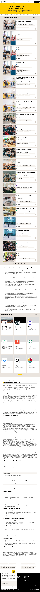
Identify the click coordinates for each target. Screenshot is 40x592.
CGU (7, 589)
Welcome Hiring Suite (17, 576)
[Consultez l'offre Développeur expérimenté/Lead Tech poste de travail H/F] (9, 200)
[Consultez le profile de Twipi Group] (7, 322)
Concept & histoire (26, 576)
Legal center (10, 589)
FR (36, 585)
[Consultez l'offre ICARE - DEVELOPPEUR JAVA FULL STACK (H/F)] (9, 211)
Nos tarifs (15, 578)
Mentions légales (3, 589)
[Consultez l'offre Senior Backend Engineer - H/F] (9, 246)
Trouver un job (11, 1)
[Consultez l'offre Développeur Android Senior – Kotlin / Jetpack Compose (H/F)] (9, 106)
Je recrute (31, 1)
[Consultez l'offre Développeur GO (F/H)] (9, 68)
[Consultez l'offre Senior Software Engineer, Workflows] (9, 153)
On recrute (25, 577)
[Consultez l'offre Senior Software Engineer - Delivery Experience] (9, 176)
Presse (25, 578)
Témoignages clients (17, 579)
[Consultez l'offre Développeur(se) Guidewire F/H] (9, 234)
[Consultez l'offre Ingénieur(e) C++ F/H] (9, 222)
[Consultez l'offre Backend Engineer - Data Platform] (9, 164)
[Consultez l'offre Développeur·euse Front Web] (9, 130)
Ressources (26, 1)
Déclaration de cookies (11, 580)
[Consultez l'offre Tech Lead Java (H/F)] (9, 257)
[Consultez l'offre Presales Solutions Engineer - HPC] (9, 188)
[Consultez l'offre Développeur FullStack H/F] (9, 141)
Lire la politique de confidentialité (5, 580)
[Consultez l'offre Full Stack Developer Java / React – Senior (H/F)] (9, 118)
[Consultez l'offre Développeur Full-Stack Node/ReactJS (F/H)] (9, 38)
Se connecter (37, 1)
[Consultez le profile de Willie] (20, 322)
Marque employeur (16, 577)
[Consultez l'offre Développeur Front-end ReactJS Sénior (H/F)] (9, 94)
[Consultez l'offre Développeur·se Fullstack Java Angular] (9, 25)
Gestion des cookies (16, 589)
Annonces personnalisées (5, 583)
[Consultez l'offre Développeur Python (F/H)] (9, 53)
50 (24, 263)
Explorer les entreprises (18, 1)
